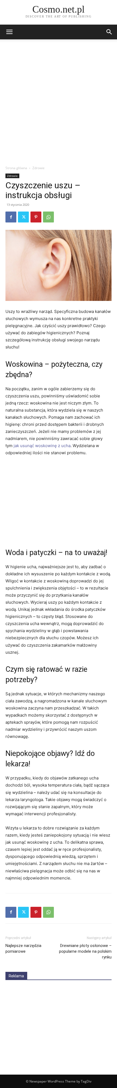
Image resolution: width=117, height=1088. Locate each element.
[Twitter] (23, 217)
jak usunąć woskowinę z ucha (42, 445)
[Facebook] (10, 217)
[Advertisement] (58, 104)
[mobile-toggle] (9, 32)
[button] (109, 32)
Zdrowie (38, 168)
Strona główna (16, 168)
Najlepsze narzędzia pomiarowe (23, 948)
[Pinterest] (35, 217)
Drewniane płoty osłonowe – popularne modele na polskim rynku (85, 951)
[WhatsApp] (48, 217)
